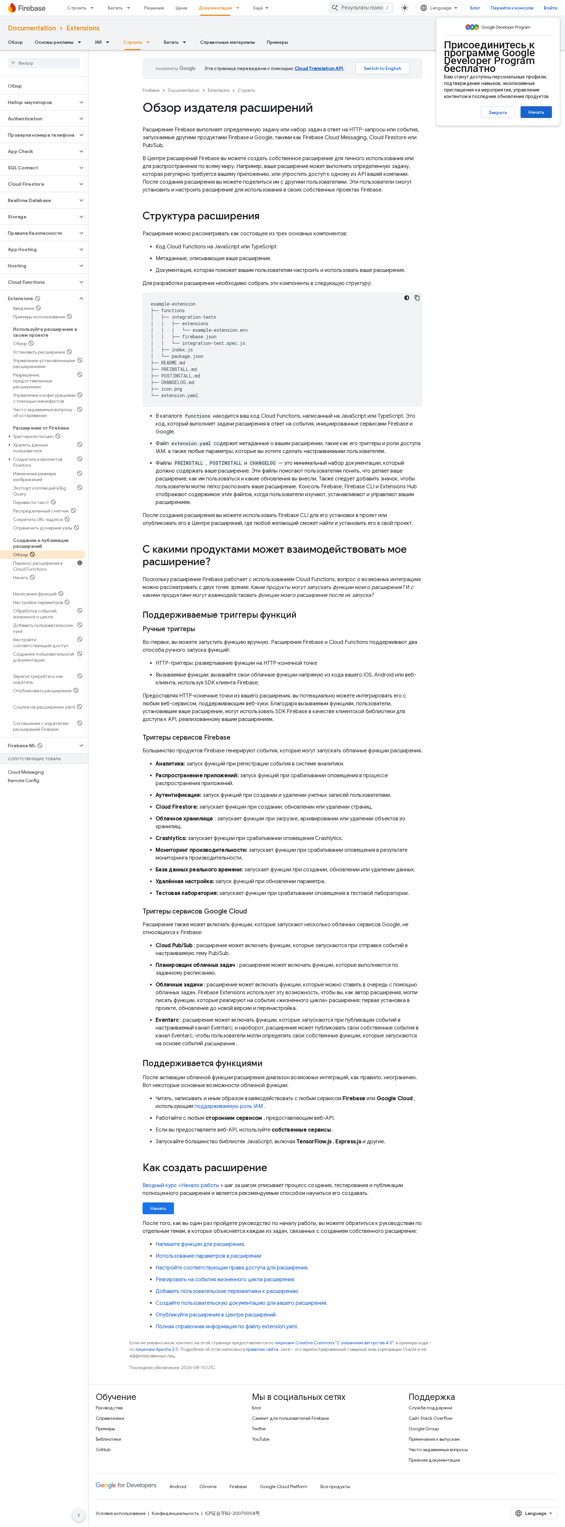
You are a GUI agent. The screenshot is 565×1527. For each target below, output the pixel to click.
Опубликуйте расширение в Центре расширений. (216, 1315)
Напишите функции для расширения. (200, 1244)
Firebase (151, 90)
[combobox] (361, 8)
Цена (181, 8)
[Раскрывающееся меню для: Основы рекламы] (81, 42)
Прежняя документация (434, 1460)
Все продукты (335, 1486)
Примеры (277, 42)
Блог (475, 8)
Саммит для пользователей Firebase (290, 1418)
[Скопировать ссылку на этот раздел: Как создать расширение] (273, 1168)
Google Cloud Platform (283, 1486)
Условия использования (121, 1513)
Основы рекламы (54, 42)
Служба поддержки (430, 1408)
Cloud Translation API (319, 68)
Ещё (258, 8)
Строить (76, 8)
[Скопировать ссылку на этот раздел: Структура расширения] (266, 217)
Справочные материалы (227, 42)
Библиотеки (108, 1439)
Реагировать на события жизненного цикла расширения (225, 1279)
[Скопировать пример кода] (417, 298)
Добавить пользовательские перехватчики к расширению (227, 1291)
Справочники (110, 1418)
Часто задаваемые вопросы (438, 1449)
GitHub (103, 1449)
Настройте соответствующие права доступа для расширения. (232, 1268)
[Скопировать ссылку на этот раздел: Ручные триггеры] (201, 629)
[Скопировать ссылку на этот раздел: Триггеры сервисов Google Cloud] (253, 911)
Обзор (15, 42)
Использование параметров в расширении (208, 1256)
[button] (38, 102)
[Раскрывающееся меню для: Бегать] (130, 8)
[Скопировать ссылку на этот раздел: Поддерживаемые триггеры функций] (303, 615)
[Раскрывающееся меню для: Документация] (240, 8)
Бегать (115, 8)
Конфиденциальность (175, 1513)
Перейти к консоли (512, 8)
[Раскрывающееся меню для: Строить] (94, 8)
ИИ (98, 42)
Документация (215, 8)
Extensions (83, 28)
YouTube (260, 1439)
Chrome (207, 1486)
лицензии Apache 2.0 (157, 1349)
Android (177, 1486)
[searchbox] (44, 63)
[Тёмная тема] (407, 298)
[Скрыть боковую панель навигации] (78, 1515)
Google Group (424, 1429)
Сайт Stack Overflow (431, 1418)
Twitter (259, 1429)
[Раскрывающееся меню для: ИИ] (109, 42)
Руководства (109, 1408)
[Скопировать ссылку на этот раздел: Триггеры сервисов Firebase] (237, 738)
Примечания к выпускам (434, 1439)
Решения (154, 8)
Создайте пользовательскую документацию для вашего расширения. (241, 1303)
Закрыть (497, 112)
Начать (536, 112)
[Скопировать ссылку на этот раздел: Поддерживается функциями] (269, 1064)
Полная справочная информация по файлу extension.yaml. (227, 1326)
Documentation (32, 28)
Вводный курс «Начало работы (181, 1185)
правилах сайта (262, 1349)
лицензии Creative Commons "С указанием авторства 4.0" (334, 1343)
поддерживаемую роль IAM (229, 1106)
